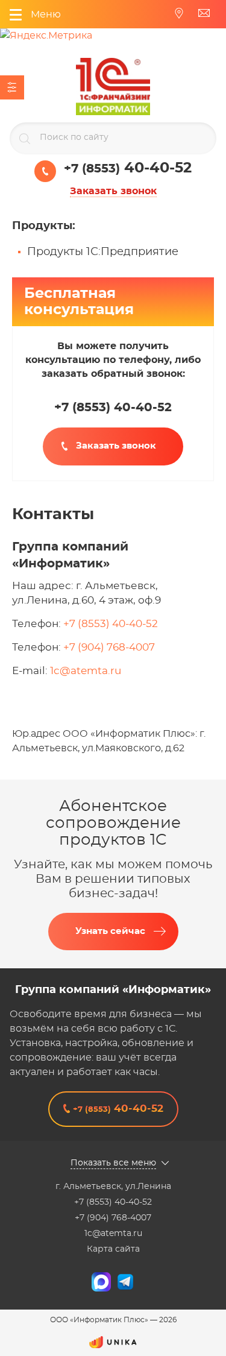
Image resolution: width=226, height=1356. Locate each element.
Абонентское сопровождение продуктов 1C (113, 823)
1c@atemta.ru (85, 671)
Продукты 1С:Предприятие (102, 252)
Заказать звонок (113, 191)
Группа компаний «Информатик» (113, 990)
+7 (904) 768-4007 (109, 647)
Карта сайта (113, 1249)
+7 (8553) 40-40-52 (110, 624)
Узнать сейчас (110, 931)
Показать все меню (113, 1163)
